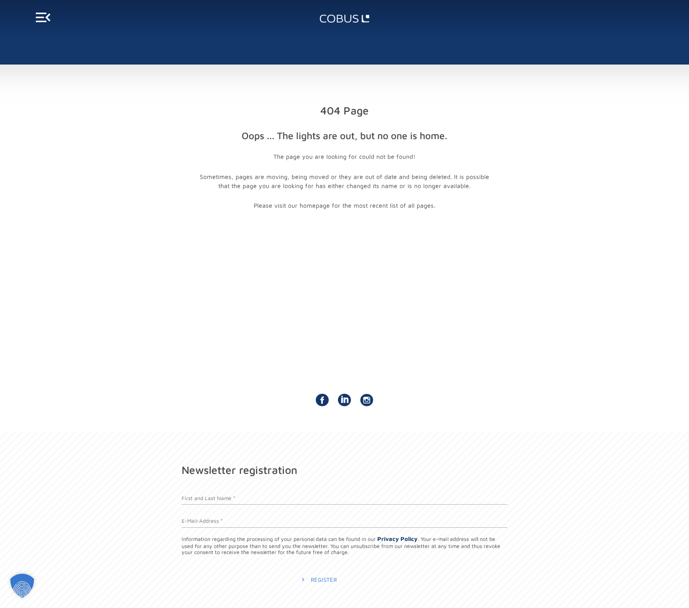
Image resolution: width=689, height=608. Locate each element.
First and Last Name (208, 495)
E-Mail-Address (202, 518)
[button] (22, 586)
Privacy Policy (397, 538)
